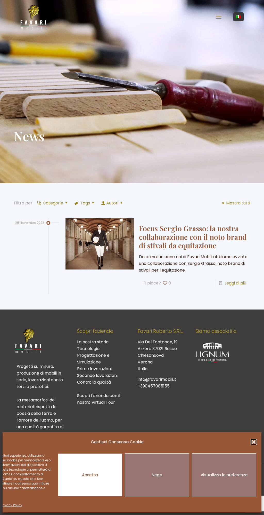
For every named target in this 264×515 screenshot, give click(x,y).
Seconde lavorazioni (97, 375)
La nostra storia (93, 342)
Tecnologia (88, 349)
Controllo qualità (94, 382)
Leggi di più (235, 283)
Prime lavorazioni (94, 369)
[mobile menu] (218, 16)
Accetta (90, 475)
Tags (85, 203)
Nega (157, 475)
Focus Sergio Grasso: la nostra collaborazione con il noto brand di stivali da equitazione (192, 237)
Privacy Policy (11, 505)
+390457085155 (154, 386)
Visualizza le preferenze (224, 475)
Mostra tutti (238, 203)
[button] (253, 442)
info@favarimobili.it (157, 379)
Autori (112, 203)
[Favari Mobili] (33, 17)
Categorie (53, 203)
